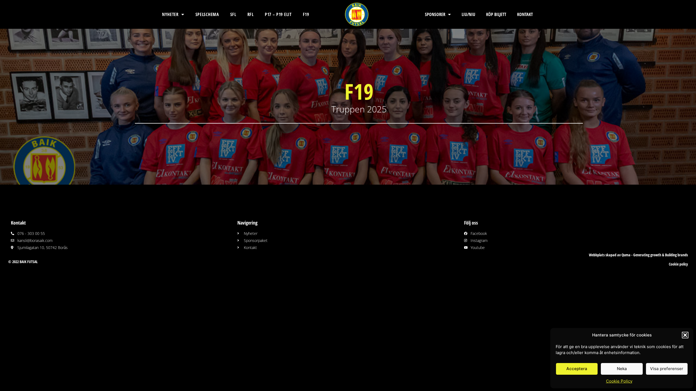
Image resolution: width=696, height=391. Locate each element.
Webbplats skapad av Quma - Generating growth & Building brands (638, 254)
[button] (685, 335)
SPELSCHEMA (207, 14)
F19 (306, 14)
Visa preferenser (666, 368)
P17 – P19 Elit (278, 14)
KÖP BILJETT (496, 14)
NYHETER (170, 14)
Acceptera (576, 368)
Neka (622, 368)
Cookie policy (678, 264)
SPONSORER (435, 14)
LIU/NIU (468, 14)
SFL (233, 14)
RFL (250, 14)
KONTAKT (525, 14)
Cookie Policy (619, 381)
